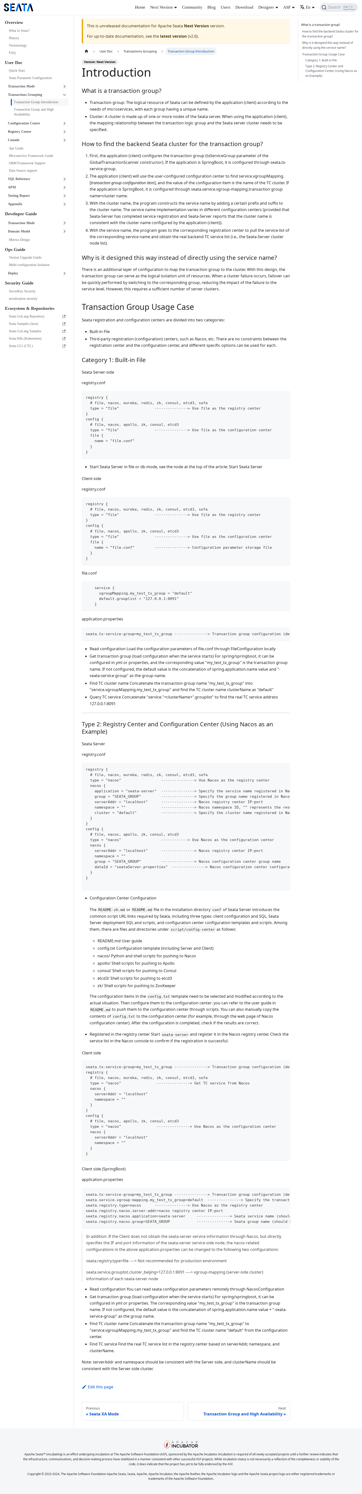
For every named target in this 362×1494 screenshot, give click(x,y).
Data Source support (23, 170)
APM (12, 187)
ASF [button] (287, 7)
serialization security (23, 298)
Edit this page (100, 1387)
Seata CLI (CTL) (21, 346)
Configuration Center (24, 123)
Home (140, 7)
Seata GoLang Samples (25, 331)
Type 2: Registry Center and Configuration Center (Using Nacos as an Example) (331, 71)
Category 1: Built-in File (321, 60)
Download (244, 7)
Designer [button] (266, 7)
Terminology (18, 45)
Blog (211, 7)
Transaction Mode (21, 86)
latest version (173, 36)
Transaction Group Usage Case (323, 54)
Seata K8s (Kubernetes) (25, 338)
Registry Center (19, 131)
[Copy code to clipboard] (284, 397)
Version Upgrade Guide (25, 257)
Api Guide (16, 148)
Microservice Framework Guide (31, 156)
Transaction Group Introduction (36, 102)
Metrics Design (19, 240)
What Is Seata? (19, 31)
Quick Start (17, 70)
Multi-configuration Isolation (29, 265)
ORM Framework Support (27, 163)
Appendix (15, 204)
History (14, 38)
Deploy (13, 273)
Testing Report (19, 196)
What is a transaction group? (320, 25)
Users (225, 7)
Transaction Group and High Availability (34, 112)
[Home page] (86, 51)
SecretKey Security (22, 291)
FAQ (12, 53)
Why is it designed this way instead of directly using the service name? (327, 45)
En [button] (308, 7)
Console (13, 140)
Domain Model (19, 231)
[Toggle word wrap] (275, 633)
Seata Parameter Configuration (30, 78)
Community (192, 7)
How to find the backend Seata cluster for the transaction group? (330, 33)
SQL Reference (19, 179)
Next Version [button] (161, 7)
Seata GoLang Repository (27, 316)
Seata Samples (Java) (23, 324)
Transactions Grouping (25, 95)
